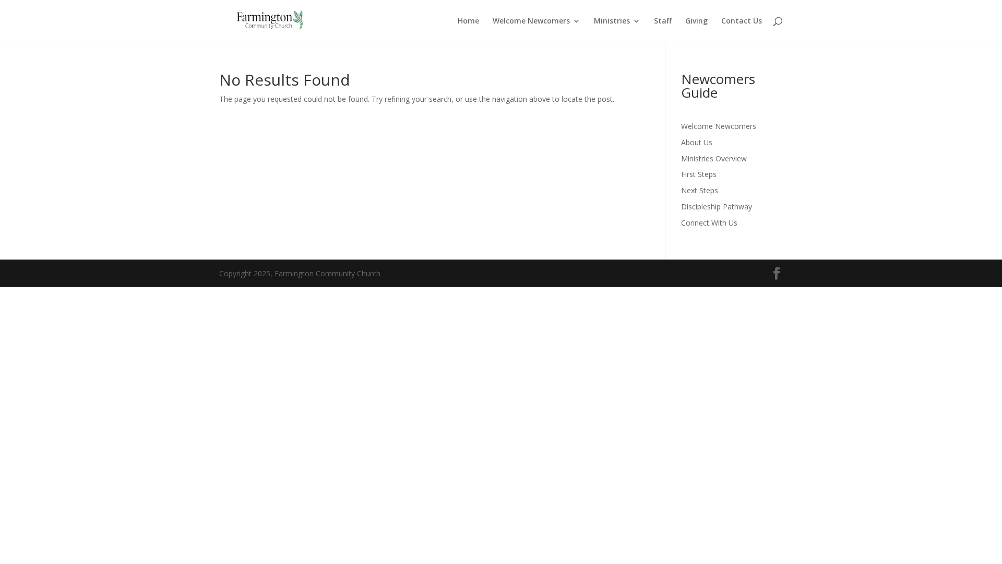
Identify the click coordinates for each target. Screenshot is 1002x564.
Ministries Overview (714, 158)
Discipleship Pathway (716, 207)
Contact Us (741, 21)
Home (468, 21)
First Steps (699, 174)
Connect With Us (709, 223)
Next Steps (699, 190)
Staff (663, 21)
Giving (696, 21)
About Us (696, 142)
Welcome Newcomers (531, 21)
